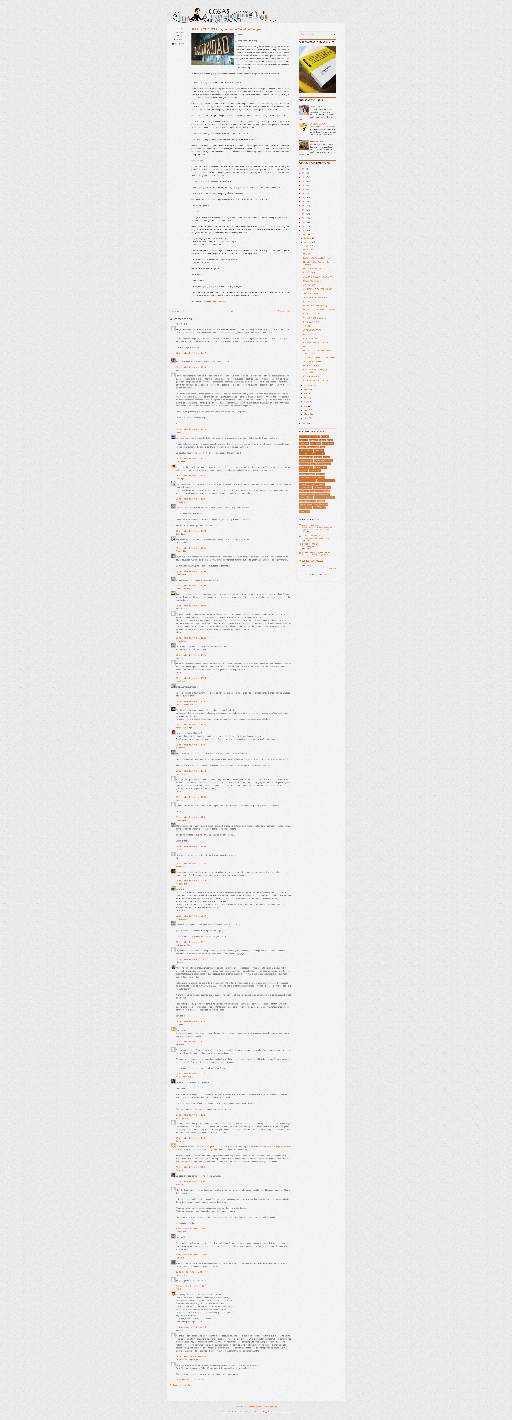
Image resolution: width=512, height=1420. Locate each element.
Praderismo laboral (318, 477)
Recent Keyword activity (307, 474)
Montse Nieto (182, 1076)
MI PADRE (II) (308, 250)
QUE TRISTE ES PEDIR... (312, 314)
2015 (304, 210)
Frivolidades (313, 440)
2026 (304, 169)
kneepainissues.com (284, 1412)
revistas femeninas (305, 508)
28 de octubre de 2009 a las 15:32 (191, 771)
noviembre (308, 242)
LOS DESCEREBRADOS (318, 124)
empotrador (324, 504)
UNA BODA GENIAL (310, 334)
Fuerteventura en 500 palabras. (324, 498)
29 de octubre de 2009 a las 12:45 (191, 1115)
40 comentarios (180, 44)
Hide (178, 962)
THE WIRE (307, 326)
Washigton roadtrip (306, 504)
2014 (304, 214)
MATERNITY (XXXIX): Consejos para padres (319, 310)
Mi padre (326, 457)
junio (306, 398)
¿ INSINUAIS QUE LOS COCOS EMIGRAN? (318, 277)
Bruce (323, 447)
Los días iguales (305, 477)
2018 (304, 197)
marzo (306, 410)
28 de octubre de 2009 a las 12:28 (191, 531)
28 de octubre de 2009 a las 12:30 (191, 548)
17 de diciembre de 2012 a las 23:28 (191, 1327)
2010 (304, 230)
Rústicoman (303, 484)
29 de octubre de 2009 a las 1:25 (190, 1021)
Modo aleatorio (315, 443)
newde (179, 681)
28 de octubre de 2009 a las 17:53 (191, 846)
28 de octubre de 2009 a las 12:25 (191, 475)
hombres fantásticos (306, 460)
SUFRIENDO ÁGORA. (310, 293)
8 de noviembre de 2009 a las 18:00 (191, 1228)
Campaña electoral (320, 467)
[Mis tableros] (341, 13)
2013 (304, 218)
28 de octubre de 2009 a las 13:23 (191, 655)
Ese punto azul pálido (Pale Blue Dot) (316, 552)
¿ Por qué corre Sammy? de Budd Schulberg (319, 357)
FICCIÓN (306, 301)
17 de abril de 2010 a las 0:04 (189, 1272)
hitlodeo (179, 884)
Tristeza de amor (183, 588)
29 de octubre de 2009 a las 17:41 (191, 1138)
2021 (304, 185)
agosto (307, 389)
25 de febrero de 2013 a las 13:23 (190, 1379)
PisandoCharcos (314, 471)
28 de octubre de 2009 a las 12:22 (191, 458)
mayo (306, 402)
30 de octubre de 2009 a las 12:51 (191, 1167)
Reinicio (304, 563)
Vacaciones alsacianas (307, 494)
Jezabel (179, 866)
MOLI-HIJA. (307, 254)
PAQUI (178, 1289)
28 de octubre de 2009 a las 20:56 (191, 863)
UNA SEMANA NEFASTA (312, 281)
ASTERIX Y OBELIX (310, 285)
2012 (304, 222)
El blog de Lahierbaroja (311, 536)
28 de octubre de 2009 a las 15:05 (191, 724)
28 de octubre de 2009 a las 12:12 (191, 353)
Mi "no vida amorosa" (323, 464)
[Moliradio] (333, 13)
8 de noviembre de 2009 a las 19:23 (191, 1254)
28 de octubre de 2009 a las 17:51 (191, 817)
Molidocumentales (313, 447)
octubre (307, 246)
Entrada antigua (285, 311)
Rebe (178, 1257)
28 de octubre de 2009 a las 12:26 (191, 499)
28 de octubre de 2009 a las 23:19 (191, 916)
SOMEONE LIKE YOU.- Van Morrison (316, 297)
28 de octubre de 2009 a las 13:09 (191, 605)
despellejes (318, 457)
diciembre (308, 238)
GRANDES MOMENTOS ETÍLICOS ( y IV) (317, 289)
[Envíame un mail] (326, 13)
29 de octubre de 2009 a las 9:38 (190, 1073)
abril (306, 406)
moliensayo (320, 474)
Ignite (314, 501)
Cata (178, 478)
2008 (304, 423)
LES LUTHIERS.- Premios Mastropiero (316, 258)
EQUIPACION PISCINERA (312, 269)
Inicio (233, 311)
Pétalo (179, 461)
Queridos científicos (306, 467)
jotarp (178, 1141)
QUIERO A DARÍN (309, 273)
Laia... (178, 356)
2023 (304, 177)
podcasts (302, 447)
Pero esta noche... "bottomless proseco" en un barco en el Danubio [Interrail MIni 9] (317, 528)
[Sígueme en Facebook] (318, 13)
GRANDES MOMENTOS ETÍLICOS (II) (316, 380)
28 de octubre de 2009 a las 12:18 (191, 429)
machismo (303, 498)
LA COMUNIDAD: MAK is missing (315, 305)
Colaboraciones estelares (308, 481)
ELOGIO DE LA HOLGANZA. (313, 365)
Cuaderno (321, 484)
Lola (178, 1024)
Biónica (179, 551)
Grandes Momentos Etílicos (323, 460)
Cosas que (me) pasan (255, 1407)
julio (306, 394)
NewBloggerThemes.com (268, 1412)
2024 (304, 173)
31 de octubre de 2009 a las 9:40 (190, 1181)
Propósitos (312, 484)
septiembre (308, 385)
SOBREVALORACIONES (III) (313, 361)
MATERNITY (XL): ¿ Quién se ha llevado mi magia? (226, 29)
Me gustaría (303, 471)
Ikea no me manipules (318, 141)
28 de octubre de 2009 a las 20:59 (191, 880)
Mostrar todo (332, 568)
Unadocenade (319, 450)
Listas (328, 487)
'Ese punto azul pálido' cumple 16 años (316, 555)
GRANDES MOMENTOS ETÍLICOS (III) (316, 342)
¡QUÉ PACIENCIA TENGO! (312, 330)
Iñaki (178, 1184)
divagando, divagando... (311, 525)
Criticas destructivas (306, 450)
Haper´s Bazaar (305, 501)
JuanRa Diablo (182, 727)
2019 (304, 193)
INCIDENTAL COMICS (310, 544)
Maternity (180, 39)
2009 (304, 234)
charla (316, 504)
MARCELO (306, 346)
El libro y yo (303, 440)
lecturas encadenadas (323, 494)
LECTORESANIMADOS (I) (312, 376)
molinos (179, 502)
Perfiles (329, 440)
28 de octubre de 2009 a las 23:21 (191, 942)
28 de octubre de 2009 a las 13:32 (191, 701)
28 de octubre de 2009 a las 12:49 (191, 585)
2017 (304, 202)
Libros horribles (319, 487)
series (315, 508)
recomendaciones (327, 443)
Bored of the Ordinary (309, 546)
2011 (304, 226)
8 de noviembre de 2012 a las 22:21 (191, 1286)
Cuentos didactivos (306, 487)
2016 (304, 206)
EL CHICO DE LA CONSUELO (312, 561)
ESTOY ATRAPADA (310, 338)
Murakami (321, 501)
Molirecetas (303, 491)
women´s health (305, 511)
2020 (304, 189)
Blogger (325, 574)
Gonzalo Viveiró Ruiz (185, 704)
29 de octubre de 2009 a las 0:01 (190, 959)
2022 (304, 181)
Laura (178, 849)
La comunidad (319, 454)
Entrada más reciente (178, 311)
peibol (178, 432)
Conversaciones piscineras (326, 481)
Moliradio (326, 491)
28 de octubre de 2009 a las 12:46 (191, 571)
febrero (307, 414)
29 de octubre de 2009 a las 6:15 (190, 1041)
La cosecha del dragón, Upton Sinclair (315, 538)
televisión (322, 508)
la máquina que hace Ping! (211, 1146)
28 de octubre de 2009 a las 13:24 (191, 678)
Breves (310, 498)
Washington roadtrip (306, 457)
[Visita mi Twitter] (311, 13)
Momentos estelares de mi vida (309, 437)
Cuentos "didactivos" (306, 454)
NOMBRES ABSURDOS (311, 322)
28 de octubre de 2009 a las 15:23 (191, 744)
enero (306, 418)
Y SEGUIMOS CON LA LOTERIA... (315, 318)
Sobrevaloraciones (315, 491)
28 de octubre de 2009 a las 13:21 (191, 638)
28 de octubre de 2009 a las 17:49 (191, 797)
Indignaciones (304, 443)
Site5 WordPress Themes (236, 1412)
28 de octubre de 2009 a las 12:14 (191, 367)
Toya (178, 1170)
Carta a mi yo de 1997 (318, 106)
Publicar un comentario (180, 1385)
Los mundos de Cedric (307, 464)
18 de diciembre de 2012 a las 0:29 (191, 1356)
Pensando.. (324, 437)
